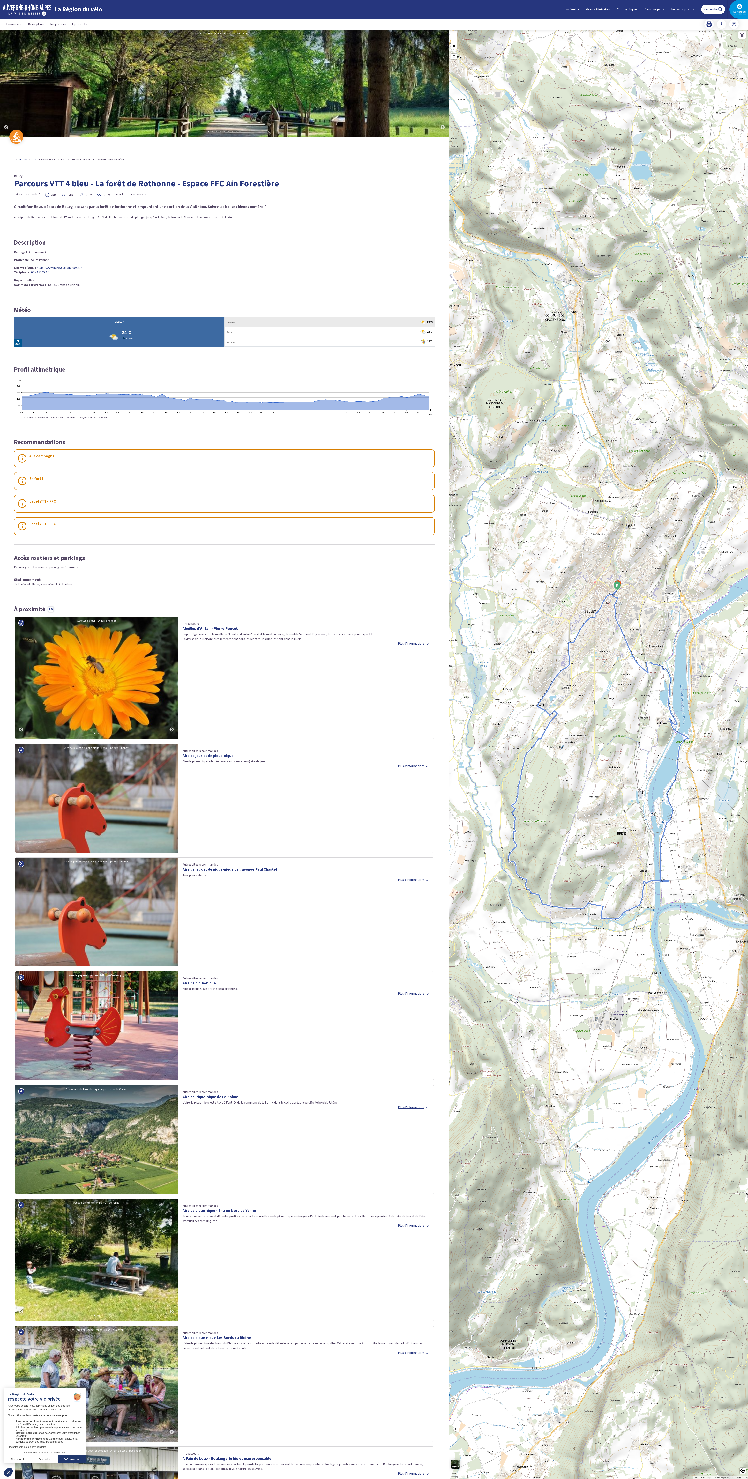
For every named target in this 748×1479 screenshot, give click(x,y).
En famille (572, 9)
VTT (34, 160)
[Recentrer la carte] (454, 56)
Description (36, 24)
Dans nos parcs (654, 9)
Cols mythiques (627, 9)
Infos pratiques (58, 24)
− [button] (454, 40)
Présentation (15, 24)
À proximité (79, 24)
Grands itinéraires (598, 9)
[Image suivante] (442, 83)
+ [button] (454, 34)
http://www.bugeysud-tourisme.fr (59, 268)
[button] (454, 46)
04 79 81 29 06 (40, 272)
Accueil (23, 160)
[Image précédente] (6, 83)
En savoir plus (680, 9)
